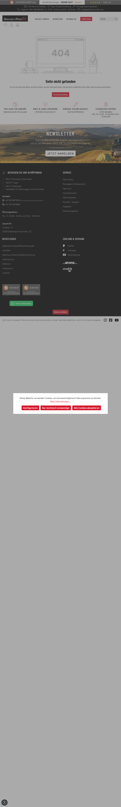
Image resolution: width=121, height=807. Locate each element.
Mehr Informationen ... (60, 401)
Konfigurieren (30, 407)
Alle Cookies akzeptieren (86, 407)
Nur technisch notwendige (55, 407)
